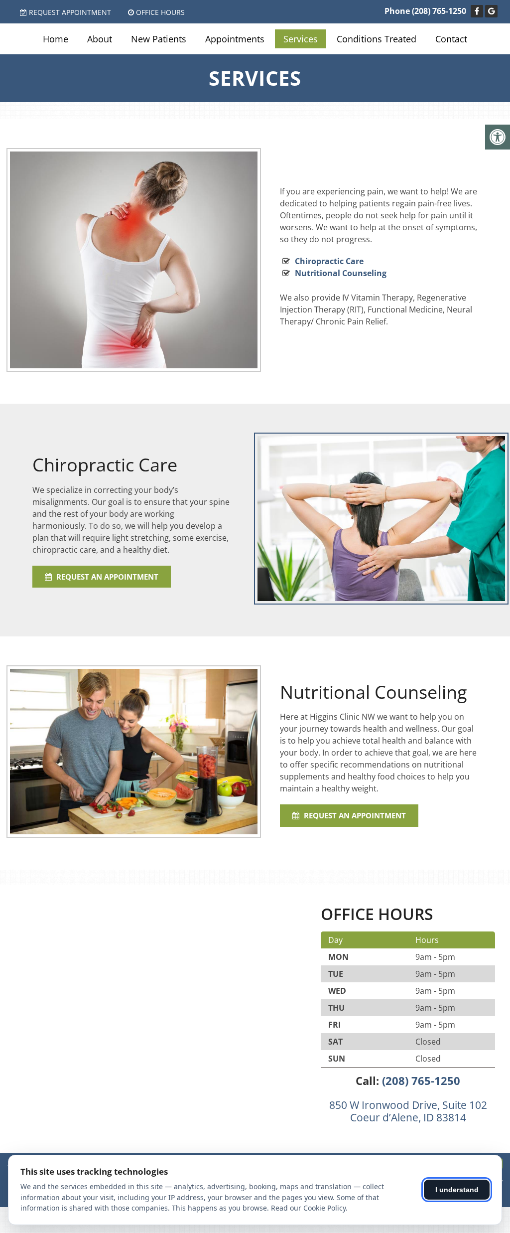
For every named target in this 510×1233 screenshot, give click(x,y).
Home (55, 39)
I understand (457, 1190)
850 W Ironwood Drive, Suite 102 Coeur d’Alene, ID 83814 (408, 1111)
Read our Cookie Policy (308, 1208)
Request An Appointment (106, 577)
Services (300, 39)
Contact (451, 39)
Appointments (234, 39)
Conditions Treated (376, 39)
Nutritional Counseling (340, 273)
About (99, 39)
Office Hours (160, 12)
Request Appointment (70, 12)
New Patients (158, 39)
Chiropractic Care (329, 261)
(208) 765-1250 (439, 10)
